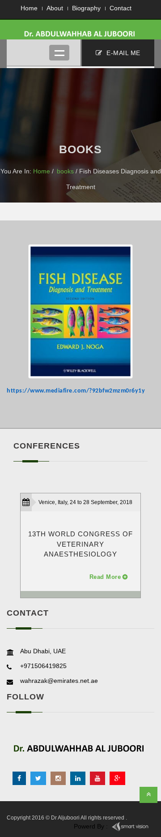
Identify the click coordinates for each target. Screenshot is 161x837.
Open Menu (59, 52)
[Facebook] (19, 778)
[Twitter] (38, 778)
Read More (105, 577)
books (65, 171)
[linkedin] (77, 778)
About (55, 8)
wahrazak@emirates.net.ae (59, 680)
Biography (86, 8)
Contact (120, 8)
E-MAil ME (122, 52)
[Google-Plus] (117, 778)
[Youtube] (97, 778)
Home (29, 8)
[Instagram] (58, 778)
